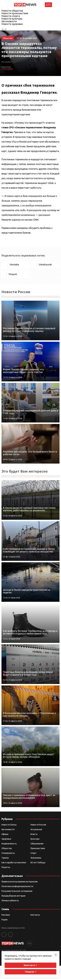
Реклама (5, 915)
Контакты (35, 915)
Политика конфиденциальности (17, 886)
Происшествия (37, 848)
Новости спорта (10, 16)
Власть (34, 834)
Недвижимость (9, 843)
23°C (48, 4)
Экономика (35, 858)
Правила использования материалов (19, 881)
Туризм (5, 858)
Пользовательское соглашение (16, 891)
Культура (34, 839)
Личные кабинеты (10, 900)
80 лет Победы (37, 862)
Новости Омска (8, 824)
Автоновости (9, 21)
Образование (37, 843)
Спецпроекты (8, 853)
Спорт (33, 853)
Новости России (38, 824)
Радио (4, 919)
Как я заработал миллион (13, 862)
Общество (6, 848)
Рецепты (5, 867)
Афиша (4, 834)
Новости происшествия (14, 13)
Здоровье (6, 839)
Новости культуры (11, 18)
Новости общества (12, 10)
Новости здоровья (12, 24)
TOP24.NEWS (7, 69)
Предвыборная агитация (13, 896)
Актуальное (36, 829)
